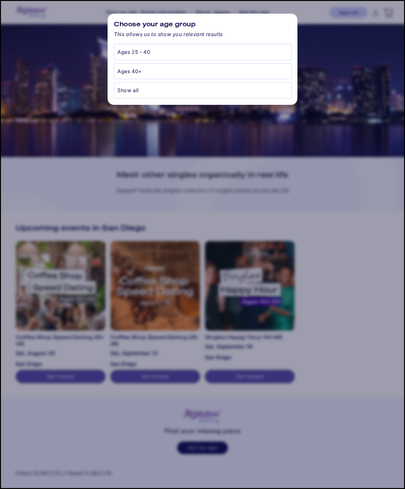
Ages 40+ (129, 71)
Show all (128, 90)
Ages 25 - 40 (133, 52)
